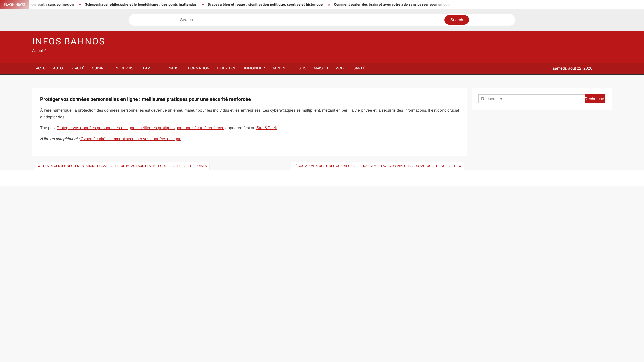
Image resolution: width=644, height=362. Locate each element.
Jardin (278, 68)
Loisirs (299, 68)
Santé (359, 68)
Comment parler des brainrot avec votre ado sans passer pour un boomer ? (382, 4)
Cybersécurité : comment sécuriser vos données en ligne (130, 139)
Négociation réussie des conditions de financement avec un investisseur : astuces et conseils (374, 166)
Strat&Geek (266, 128)
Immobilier (254, 68)
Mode (340, 68)
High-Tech (226, 68)
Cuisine (99, 68)
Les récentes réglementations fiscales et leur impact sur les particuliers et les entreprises (125, 166)
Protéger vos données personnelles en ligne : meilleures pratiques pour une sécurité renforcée (140, 128)
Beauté (77, 68)
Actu (41, 68)
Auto (58, 68)
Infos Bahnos (68, 41)
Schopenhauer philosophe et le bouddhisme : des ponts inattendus (127, 4)
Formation (198, 68)
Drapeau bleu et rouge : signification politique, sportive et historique (250, 4)
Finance (173, 68)
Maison (321, 68)
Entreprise (124, 68)
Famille (150, 68)
